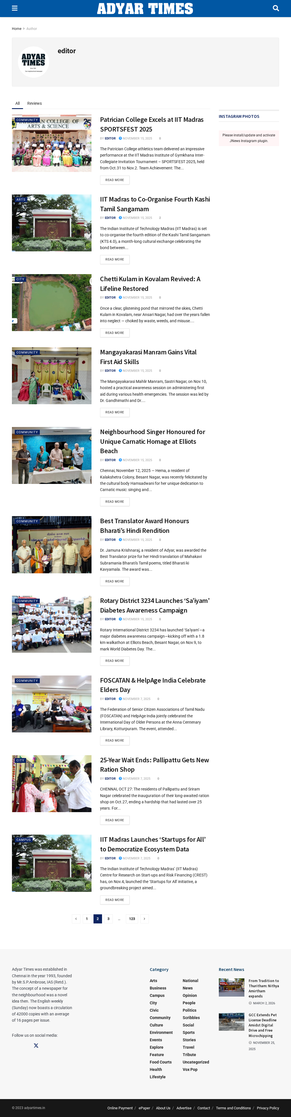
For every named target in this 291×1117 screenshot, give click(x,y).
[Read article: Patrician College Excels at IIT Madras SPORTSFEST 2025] (52, 143)
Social (188, 1025)
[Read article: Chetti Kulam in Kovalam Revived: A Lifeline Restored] (52, 302)
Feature (157, 1054)
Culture (156, 1025)
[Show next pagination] (144, 918)
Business (158, 988)
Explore (156, 1047)
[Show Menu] (14, 8)
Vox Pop (190, 1069)
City (20, 279)
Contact (204, 1108)
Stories (189, 1040)
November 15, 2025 (137, 138)
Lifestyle (158, 1077)
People (189, 1003)
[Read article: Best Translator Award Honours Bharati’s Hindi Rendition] (52, 544)
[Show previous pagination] (76, 918)
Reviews (34, 103)
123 (132, 919)
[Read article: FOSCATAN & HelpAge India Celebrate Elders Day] (52, 703)
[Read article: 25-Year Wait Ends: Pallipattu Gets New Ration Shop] (52, 783)
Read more (117, 179)
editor (110, 138)
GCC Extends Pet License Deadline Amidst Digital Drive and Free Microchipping (263, 1025)
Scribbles (191, 1017)
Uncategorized (196, 1062)
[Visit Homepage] (145, 8)
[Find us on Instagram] (25, 1045)
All (17, 103)
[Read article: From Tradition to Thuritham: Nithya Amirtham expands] (231, 987)
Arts (21, 200)
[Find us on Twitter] (36, 1045)
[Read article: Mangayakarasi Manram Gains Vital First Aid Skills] (52, 375)
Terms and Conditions (233, 1108)
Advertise (184, 1108)
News (188, 988)
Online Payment (120, 1108)
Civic (154, 1010)
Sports (189, 1032)
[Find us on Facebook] (14, 1045)
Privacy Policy (268, 1108)
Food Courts (161, 1062)
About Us (163, 1108)
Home (16, 29)
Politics (189, 1010)
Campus (23, 840)
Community (27, 120)
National (190, 980)
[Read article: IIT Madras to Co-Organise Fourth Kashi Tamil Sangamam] (52, 222)
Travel (188, 1047)
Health (156, 1069)
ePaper (144, 1108)
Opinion (190, 995)
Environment (161, 1032)
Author (31, 29)
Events (156, 1040)
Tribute (189, 1054)
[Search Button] (276, 8)
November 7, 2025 (136, 699)
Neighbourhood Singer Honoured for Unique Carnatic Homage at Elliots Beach (152, 441)
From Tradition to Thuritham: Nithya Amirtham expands (264, 988)
